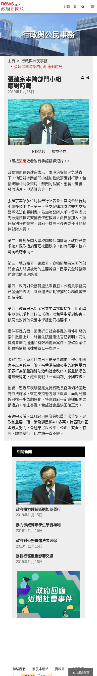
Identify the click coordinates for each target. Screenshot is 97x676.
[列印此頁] (82, 78)
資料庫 (60, 669)
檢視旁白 (58, 151)
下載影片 (38, 151)
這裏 (22, 161)
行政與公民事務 (34, 61)
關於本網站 (40, 669)
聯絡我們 (19, 669)
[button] (83, 7)
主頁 (11, 61)
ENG (66, 6)
